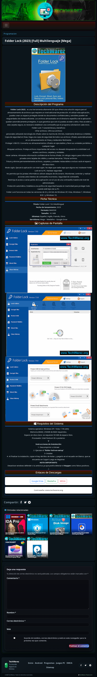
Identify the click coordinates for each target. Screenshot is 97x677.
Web (9, 629)
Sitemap (50, 667)
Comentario (13, 578)
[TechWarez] (48, 10)
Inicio (30, 663)
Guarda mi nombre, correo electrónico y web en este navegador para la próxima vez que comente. (55, 639)
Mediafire (51, 481)
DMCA (69, 663)
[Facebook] (21, 502)
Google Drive (37, 481)
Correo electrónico (16, 621)
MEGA (62, 481)
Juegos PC (60, 663)
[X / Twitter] (25, 502)
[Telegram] (29, 502)
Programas (49, 663)
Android (38, 663)
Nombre (11, 612)
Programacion (10, 33)
